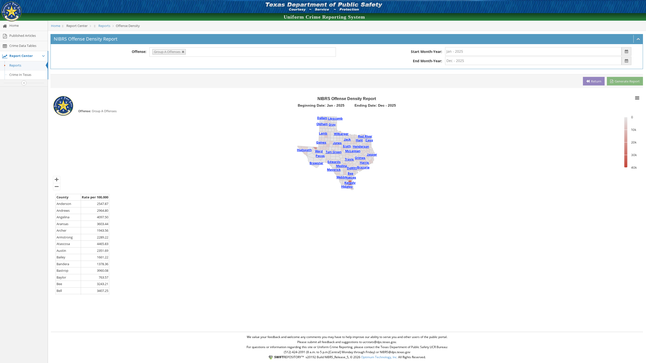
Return (595, 81)
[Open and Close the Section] (638, 39)
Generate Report (627, 81)
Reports (15, 65)
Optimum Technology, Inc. (379, 357)
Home (55, 25)
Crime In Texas (20, 74)
